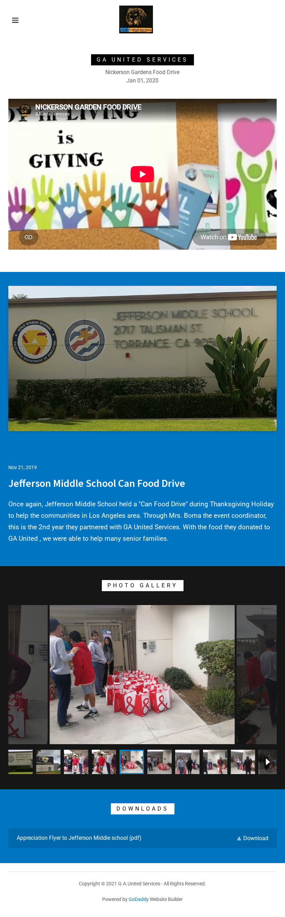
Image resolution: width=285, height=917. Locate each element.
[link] (136, 31)
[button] (15, 20)
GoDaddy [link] (139, 899)
